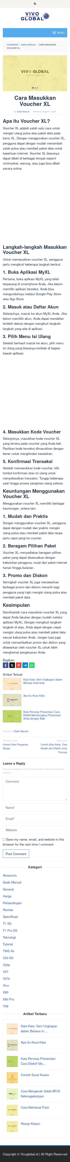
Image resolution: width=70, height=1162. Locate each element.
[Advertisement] (35, 208)
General (8, 889)
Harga (7, 896)
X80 (5, 992)
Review (8, 909)
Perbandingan (12, 902)
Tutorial (8, 944)
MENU (60, 32)
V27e (6, 978)
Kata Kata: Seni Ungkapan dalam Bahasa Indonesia (43, 681)
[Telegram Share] (25, 665)
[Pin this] (18, 665)
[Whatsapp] (32, 665)
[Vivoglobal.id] (35, 15)
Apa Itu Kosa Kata (34, 695)
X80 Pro (8, 999)
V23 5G (8, 957)
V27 (5, 971)
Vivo (6, 985)
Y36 (5, 1006)
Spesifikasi (10, 916)
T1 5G (7, 923)
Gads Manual (21, 731)
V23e (6, 964)
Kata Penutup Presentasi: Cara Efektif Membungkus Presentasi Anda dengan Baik (42, 715)
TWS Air (9, 951)
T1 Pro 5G (10, 930)
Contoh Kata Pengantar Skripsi (15, 744)
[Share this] (5, 665)
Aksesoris (10, 875)
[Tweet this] (12, 665)
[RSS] (35, 4)
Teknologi (9, 937)
